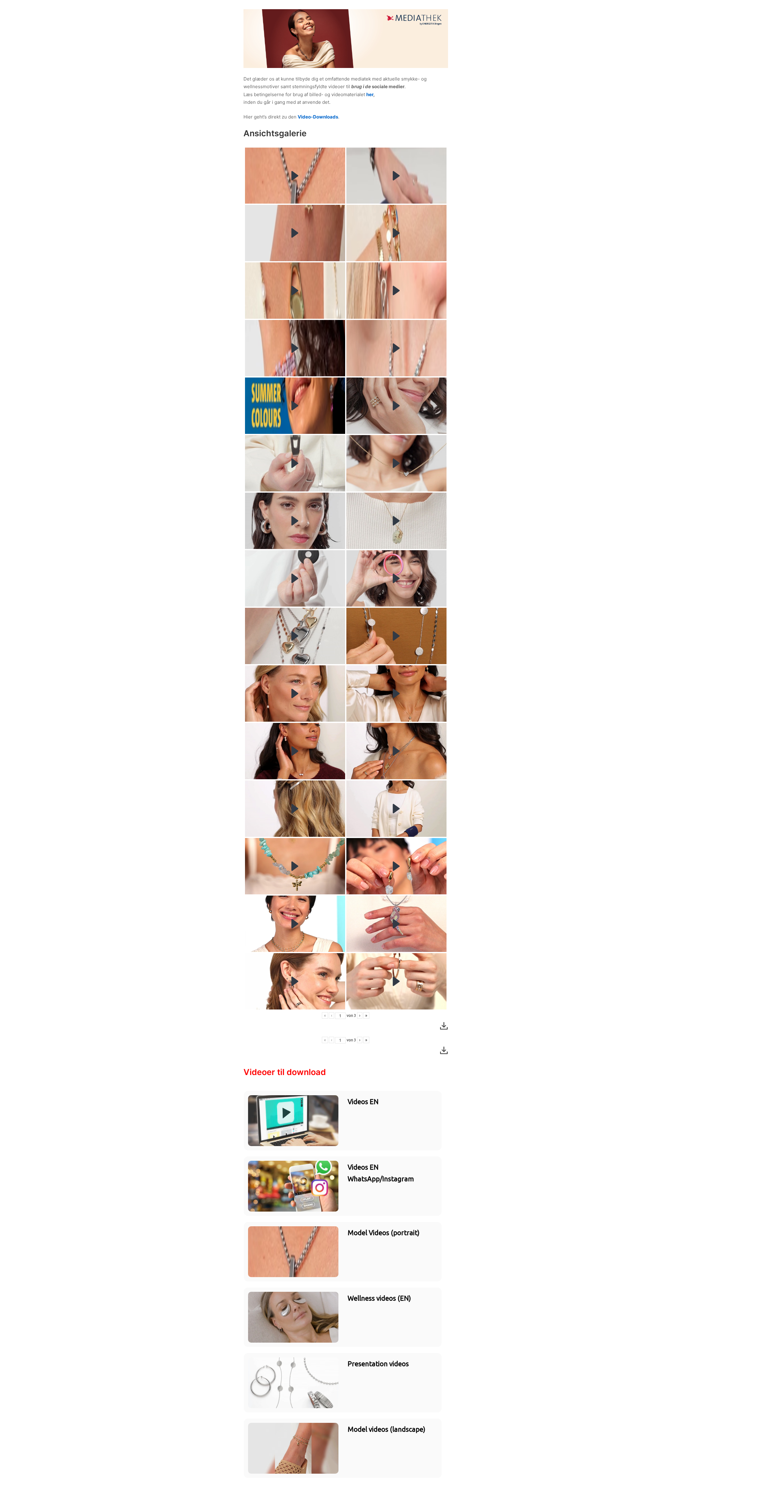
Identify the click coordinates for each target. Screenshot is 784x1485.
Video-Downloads (318, 117)
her (369, 94)
